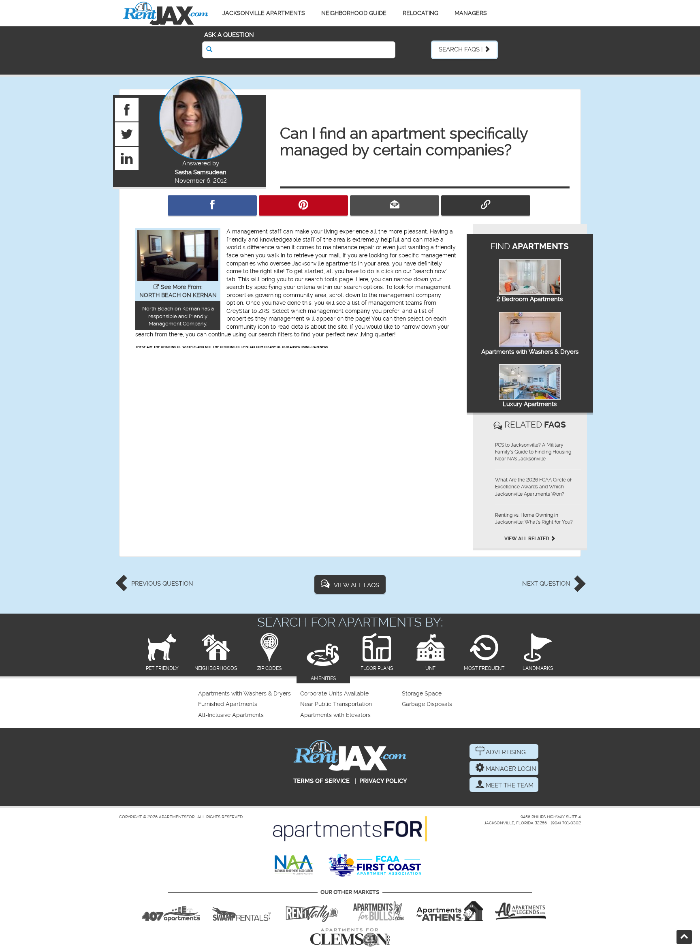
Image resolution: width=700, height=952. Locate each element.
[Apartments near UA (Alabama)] (520, 911)
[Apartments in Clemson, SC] (350, 937)
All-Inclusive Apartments (231, 715)
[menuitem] (248, 694)
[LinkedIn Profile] (127, 158)
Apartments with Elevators (335, 715)
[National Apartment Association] (294, 865)
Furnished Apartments (227, 704)
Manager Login (510, 768)
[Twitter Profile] (127, 134)
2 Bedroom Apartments (530, 299)
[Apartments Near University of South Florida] (378, 911)
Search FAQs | (461, 49)
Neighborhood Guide (353, 13)
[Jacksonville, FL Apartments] (165, 13)
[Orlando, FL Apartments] (171, 911)
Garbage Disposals (427, 704)
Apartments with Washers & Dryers (529, 351)
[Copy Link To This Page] (485, 205)
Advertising (505, 752)
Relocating (420, 13)
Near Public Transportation (336, 704)
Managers (471, 13)
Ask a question (229, 35)
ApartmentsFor (177, 816)
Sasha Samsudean (200, 172)
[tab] (162, 653)
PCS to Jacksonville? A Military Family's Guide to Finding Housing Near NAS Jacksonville (533, 452)
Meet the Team (509, 785)
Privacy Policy (383, 781)
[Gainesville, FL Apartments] (241, 911)
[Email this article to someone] (394, 205)
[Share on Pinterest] (303, 205)
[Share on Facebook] (212, 205)
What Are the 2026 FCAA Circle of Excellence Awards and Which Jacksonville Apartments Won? (533, 486)
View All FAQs (356, 585)
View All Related (527, 538)
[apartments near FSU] (312, 911)
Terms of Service (321, 781)
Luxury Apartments (530, 404)
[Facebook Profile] (127, 109)
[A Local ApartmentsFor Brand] (350, 828)
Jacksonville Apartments (263, 13)
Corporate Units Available (334, 693)
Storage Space (422, 693)
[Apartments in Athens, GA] (449, 911)
